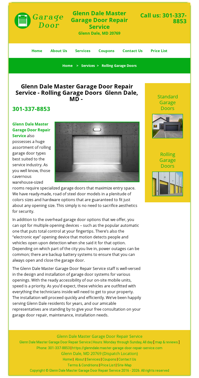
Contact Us (132, 50)
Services (82, 50)
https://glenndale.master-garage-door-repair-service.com (117, 348)
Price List (159, 50)
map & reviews (167, 342)
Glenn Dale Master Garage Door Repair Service (31, 129)
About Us (58, 50)
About (79, 359)
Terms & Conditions (82, 365)
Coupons (106, 50)
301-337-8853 (174, 18)
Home (37, 50)
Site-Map (124, 365)
